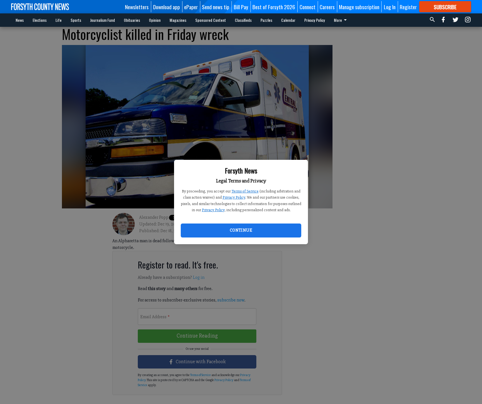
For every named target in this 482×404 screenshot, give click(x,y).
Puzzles (266, 20)
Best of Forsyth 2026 (273, 6)
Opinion (155, 20)
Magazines (178, 20)
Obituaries (132, 20)
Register (408, 6)
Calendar (288, 20)
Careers (327, 6)
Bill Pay (241, 6)
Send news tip (215, 6)
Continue (241, 230)
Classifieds (243, 20)
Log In (390, 6)
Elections (40, 20)
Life (59, 20)
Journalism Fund (102, 20)
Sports (76, 20)
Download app (166, 6)
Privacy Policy (234, 197)
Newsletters (137, 6)
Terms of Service (245, 191)
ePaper (191, 6)
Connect (307, 6)
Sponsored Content (210, 20)
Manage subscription (359, 6)
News (20, 20)
